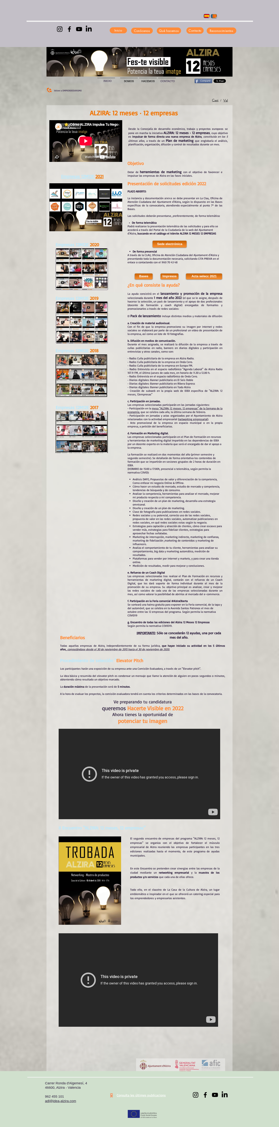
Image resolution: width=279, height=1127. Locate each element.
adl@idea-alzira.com (60, 1101)
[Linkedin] (88, 29)
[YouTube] (79, 29)
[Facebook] (69, 29)
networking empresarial (193, 419)
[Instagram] (59, 29)
